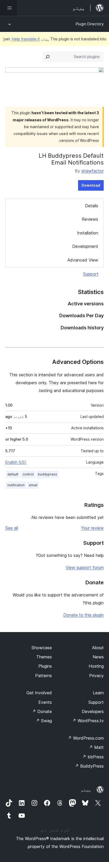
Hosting (96, 666)
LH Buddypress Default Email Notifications (71, 159)
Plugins (45, 666)
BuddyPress (89, 766)
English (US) (15, 462)
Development (85, 246)
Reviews (90, 219)
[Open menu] (8, 8)
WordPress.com (86, 738)
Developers (93, 711)
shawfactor (92, 171)
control (28, 474)
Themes (44, 656)
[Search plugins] (47, 56)
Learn (98, 692)
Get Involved (39, 692)
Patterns (43, 675)
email (33, 485)
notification (16, 485)
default (12, 474)
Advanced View (82, 260)
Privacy (96, 675)
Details (91, 205)
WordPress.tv (88, 720)
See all (11, 528)
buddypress (47, 474)
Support (90, 274)
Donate (42, 711)
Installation (87, 232)
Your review (92, 528)
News (98, 656)
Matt (96, 747)
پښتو (86, 789)
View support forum (85, 567)
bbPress (93, 756)
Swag (44, 720)
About (98, 647)
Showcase (41, 647)
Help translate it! (21, 39)
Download (90, 185)
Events (45, 702)
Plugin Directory (90, 24)
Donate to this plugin (83, 615)
